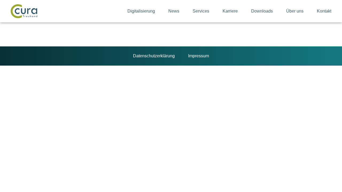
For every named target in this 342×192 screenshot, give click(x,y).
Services (201, 11)
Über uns (295, 11)
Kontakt (324, 11)
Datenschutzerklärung (154, 56)
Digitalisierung (141, 11)
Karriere (230, 11)
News (173, 11)
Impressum (198, 56)
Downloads (262, 11)
